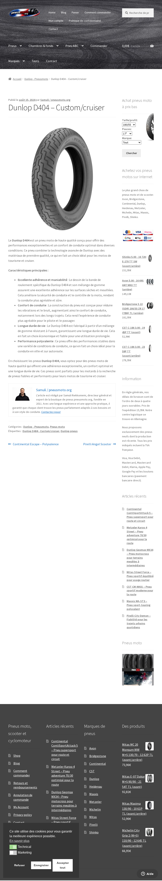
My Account (21, 807)
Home (52, 12)
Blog (63, 12)
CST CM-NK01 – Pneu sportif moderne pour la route (140, 590)
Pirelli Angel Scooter (97, 444)
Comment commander (98, 12)
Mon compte (56, 20)
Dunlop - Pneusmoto (36, 79)
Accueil (17, 79)
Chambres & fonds (41, 46)
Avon (92, 748)
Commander (98, 46)
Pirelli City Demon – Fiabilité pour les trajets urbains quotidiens (139, 621)
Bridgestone (97, 756)
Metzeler (95, 802)
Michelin (95, 809)
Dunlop (94, 779)
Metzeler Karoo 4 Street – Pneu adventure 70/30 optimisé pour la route (137, 535)
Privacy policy (22, 815)
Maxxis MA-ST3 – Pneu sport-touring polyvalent (138, 605)
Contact (53, 29)
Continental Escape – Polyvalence (36, 444)
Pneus (12, 46)
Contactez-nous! (51, 412)
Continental (97, 764)
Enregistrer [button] (41, 865)
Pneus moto (57, 426)
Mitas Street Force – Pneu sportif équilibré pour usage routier (140, 576)
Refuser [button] (19, 865)
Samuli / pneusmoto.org (55, 100)
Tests (35, 61)
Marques (14, 61)
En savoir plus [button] (19, 841)
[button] (13, 847)
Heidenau (95, 786)
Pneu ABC (71, 46)
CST (92, 771)
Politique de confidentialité (85, 20)
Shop (16, 756)
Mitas (93, 817)
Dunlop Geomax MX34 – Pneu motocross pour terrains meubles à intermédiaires (140, 557)
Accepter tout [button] (63, 865)
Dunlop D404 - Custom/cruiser (41, 431)
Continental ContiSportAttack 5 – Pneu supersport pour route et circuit (140, 514)
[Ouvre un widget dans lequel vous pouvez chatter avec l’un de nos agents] (147, 874)
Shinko (94, 832)
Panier (75, 12)
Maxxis (93, 794)
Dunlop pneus (69, 431)
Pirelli (93, 825)
